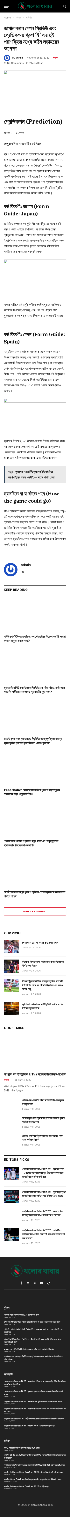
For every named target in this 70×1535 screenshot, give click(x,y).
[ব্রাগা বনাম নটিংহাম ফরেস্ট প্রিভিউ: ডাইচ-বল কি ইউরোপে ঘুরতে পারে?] (11, 1008)
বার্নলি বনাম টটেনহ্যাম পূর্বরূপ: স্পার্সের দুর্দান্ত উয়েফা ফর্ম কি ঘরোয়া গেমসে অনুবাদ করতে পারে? (32, 1322)
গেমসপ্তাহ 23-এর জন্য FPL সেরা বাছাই (40, 942)
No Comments (15, 63)
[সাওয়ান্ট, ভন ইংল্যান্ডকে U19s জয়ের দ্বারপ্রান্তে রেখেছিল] (35, 1052)
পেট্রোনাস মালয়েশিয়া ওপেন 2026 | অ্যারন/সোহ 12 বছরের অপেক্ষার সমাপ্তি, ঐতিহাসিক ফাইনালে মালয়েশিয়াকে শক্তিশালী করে (43, 1172)
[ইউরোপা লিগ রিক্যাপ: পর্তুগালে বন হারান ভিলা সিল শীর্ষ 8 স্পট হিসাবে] (11, 966)
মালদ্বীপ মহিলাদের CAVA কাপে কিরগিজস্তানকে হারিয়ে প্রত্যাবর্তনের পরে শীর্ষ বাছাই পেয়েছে (32, 1479)
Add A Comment (35, 911)
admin (19, 57)
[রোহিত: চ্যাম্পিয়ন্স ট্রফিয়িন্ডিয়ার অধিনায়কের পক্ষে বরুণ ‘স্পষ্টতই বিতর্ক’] (11, 1140)
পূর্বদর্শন (55, 57)
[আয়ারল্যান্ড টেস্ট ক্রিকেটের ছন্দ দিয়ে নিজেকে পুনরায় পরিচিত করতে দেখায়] (11, 1122)
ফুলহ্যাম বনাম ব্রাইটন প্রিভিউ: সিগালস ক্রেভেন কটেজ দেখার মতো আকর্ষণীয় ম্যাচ (29, 1349)
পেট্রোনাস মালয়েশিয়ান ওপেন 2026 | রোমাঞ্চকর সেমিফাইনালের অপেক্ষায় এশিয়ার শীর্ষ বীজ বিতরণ (34, 1418)
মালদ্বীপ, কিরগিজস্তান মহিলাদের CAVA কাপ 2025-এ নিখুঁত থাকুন (26, 1486)
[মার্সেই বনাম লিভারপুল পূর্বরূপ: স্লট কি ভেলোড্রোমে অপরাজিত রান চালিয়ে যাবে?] (35, 869)
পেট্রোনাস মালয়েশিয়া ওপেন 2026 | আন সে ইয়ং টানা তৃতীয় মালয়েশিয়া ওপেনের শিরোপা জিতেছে (33, 1401)
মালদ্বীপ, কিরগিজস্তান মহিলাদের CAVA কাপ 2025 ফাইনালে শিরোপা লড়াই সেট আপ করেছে (33, 1472)
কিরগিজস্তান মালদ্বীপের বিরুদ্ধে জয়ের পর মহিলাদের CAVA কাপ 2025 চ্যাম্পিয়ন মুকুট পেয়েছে (34, 1465)
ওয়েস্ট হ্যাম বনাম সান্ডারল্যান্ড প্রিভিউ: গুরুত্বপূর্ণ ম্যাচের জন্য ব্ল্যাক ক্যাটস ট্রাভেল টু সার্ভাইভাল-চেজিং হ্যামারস (33, 741)
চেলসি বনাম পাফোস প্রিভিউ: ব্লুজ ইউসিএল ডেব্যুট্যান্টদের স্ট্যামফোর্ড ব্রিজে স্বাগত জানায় (31, 843)
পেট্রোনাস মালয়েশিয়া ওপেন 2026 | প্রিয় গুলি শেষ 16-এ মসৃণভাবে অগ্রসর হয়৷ (29, 1425)
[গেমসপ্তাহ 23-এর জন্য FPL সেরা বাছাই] (11, 946)
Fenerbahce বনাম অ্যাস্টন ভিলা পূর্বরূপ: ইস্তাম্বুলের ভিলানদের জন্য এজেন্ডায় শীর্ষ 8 (32, 792)
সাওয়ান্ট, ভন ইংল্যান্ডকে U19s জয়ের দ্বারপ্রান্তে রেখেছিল (35, 1074)
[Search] (64, 6)
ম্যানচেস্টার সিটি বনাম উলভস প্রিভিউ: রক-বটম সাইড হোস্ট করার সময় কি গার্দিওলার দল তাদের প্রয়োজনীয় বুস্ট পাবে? (34, 690)
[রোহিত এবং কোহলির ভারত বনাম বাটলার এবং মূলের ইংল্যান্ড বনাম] (11, 1104)
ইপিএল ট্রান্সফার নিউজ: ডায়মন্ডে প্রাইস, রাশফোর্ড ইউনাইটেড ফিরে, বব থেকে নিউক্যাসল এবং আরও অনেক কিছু (42, 985)
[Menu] (6, 6)
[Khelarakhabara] (35, 6)
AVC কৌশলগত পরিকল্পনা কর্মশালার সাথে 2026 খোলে (21, 1448)
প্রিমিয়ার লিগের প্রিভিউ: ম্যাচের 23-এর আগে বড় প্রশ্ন (21, 1315)
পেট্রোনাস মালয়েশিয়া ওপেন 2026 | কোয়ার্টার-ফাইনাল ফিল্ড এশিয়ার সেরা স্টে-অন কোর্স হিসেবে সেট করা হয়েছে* (43, 1234)
